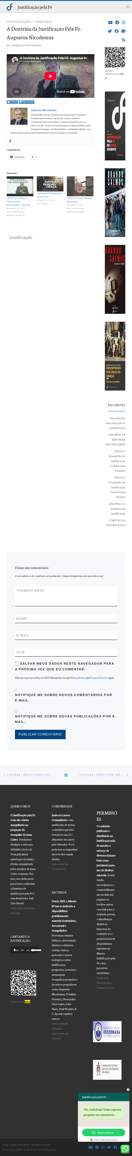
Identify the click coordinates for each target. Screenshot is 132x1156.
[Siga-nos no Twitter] (110, 31)
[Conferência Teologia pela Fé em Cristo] (50, 184)
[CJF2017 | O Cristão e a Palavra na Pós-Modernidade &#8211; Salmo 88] (20, 186)
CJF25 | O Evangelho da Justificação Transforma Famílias (117, 460)
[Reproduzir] (15, 950)
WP (20, 1149)
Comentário (30, 590)
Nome (22, 618)
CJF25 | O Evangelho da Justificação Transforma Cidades (117, 487)
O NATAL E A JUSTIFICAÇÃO (115, 522)
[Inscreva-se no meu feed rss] (123, 40)
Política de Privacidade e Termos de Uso (105, 982)
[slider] (34, 950)
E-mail (23, 635)
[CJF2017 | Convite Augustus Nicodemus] (80, 186)
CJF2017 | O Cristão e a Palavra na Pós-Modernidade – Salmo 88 (18, 201)
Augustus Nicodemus (26, 45)
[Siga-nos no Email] (123, 31)
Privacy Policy (78, 677)
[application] (24, 950)
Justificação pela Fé (20, 1144)
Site (20, 652)
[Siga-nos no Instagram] (123, 23)
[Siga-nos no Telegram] (117, 23)
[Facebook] (10, 141)
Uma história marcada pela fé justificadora (115, 423)
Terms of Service (99, 677)
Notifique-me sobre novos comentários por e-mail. (63, 697)
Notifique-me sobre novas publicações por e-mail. (65, 719)
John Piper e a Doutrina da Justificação (117, 508)
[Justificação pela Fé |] (9, 6)
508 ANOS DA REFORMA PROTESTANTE (115, 439)
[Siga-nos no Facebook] (117, 31)
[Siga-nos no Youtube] (110, 23)
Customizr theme (48, 1149)
